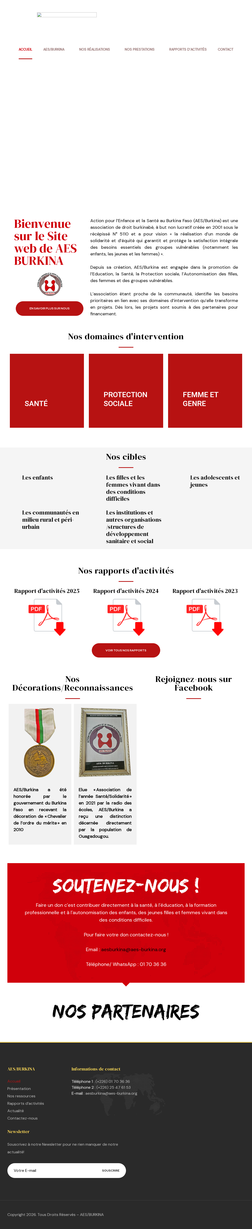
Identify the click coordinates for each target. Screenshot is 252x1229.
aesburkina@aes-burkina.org (133, 949)
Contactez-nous (22, 1118)
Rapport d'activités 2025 (46, 591)
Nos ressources (21, 1096)
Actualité (15, 1110)
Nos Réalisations (94, 49)
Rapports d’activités (188, 49)
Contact (225, 49)
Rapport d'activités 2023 (205, 591)
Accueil (25, 49)
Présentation (19, 1088)
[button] (49, 308)
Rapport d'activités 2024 (126, 591)
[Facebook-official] (129, 1214)
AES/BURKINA (53, 49)
